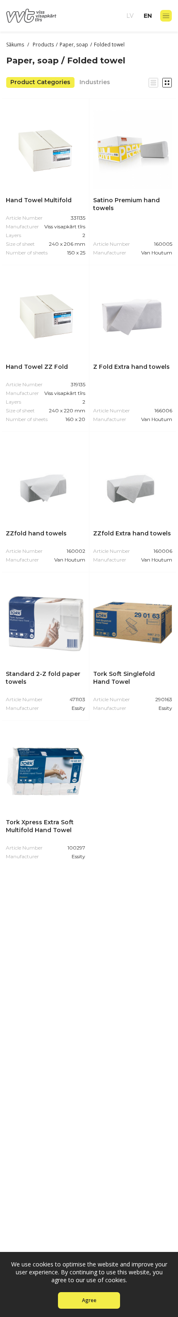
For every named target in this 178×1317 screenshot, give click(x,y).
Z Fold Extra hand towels (131, 366)
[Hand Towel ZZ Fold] (45, 316)
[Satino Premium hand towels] (132, 149)
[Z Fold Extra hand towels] (132, 316)
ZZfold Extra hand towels (132, 533)
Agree (89, 1300)
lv (130, 15)
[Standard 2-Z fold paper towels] (45, 623)
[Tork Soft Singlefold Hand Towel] (132, 623)
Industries (94, 82)
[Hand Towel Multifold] (45, 149)
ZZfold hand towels (36, 533)
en (148, 15)
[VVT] (31, 16)
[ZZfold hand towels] (45, 483)
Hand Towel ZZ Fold (37, 366)
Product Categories (40, 82)
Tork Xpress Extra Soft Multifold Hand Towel (40, 826)
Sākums (15, 44)
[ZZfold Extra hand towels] (132, 482)
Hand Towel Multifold (39, 200)
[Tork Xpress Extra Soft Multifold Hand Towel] (45, 771)
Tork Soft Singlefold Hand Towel (124, 677)
